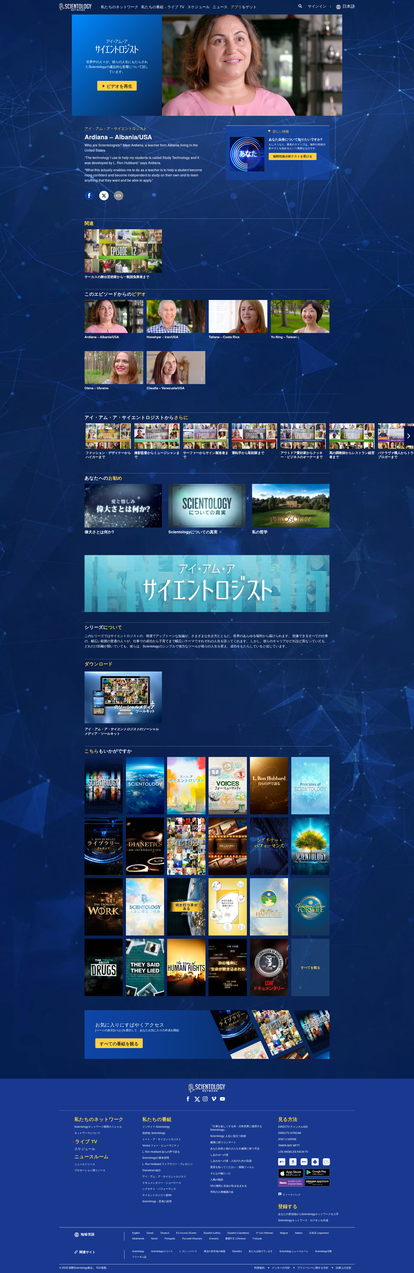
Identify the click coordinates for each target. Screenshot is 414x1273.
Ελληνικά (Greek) (186, 1232)
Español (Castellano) (238, 1232)
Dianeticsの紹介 (151, 1170)
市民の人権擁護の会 (222, 1191)
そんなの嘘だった (220, 1173)
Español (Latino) (212, 1232)
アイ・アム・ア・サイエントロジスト (116, 128)
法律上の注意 (343, 1267)
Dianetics (237, 1251)
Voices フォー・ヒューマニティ (160, 1145)
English (136, 1232)
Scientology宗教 (323, 1251)
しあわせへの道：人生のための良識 (231, 1160)
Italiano (298, 1232)
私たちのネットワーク (119, 7)
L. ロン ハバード (188, 1251)
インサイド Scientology (156, 1126)
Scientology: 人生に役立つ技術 (228, 1136)
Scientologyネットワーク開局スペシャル (98, 1126)
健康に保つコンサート (223, 1142)
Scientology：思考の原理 (157, 1201)
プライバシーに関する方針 (312, 1267)
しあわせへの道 (219, 1154)
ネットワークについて (87, 1133)
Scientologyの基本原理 (155, 1157)
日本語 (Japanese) (319, 1232)
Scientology (138, 1251)
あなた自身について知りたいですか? (295, 139)
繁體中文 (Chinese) (235, 1238)
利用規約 (259, 1267)
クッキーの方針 (281, 1267)
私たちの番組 (152, 7)
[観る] (310, 785)
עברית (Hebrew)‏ (264, 1232)
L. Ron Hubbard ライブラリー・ (167, 1164)
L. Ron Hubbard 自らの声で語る (161, 1151)
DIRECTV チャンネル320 (293, 1126)
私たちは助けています (261, 1251)
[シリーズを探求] (104, 785)
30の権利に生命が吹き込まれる (228, 1185)
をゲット (244, 7)
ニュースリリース (84, 1164)
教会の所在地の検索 (214, 1251)
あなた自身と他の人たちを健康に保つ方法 (234, 1148)
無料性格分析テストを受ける (292, 156)
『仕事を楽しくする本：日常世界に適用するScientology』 (236, 1128)
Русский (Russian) (192, 1238)
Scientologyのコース (162, 1251)
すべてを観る (310, 967)
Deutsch (164, 1232)
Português (170, 1238)
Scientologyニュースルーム (293, 1251)
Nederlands (138, 1238)
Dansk (150, 1232)
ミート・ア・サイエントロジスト (161, 1139)
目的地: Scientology (153, 1133)
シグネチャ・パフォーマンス (159, 1188)
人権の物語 (216, 1179)
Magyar (284, 1232)
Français (257, 1238)
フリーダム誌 (139, 1256)
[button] (5, 436)
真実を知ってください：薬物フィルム (232, 1167)
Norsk (154, 1238)
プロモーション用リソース (89, 1170)
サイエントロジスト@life (157, 1195)
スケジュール (198, 7)
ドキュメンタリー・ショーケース (161, 1182)
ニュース (220, 7)
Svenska (213, 1238)
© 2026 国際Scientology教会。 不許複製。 (84, 1267)
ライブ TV (175, 7)
